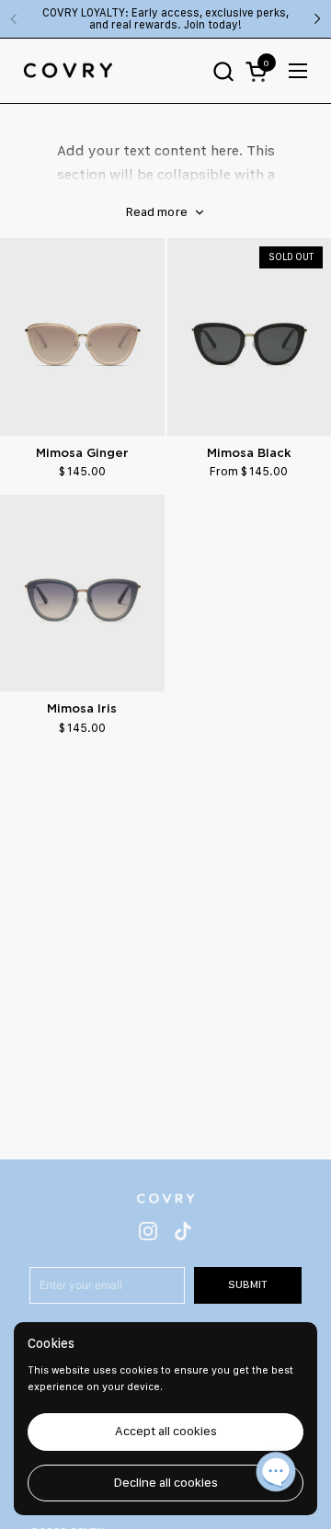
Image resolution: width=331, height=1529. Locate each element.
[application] (276, 1474)
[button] (222, 71)
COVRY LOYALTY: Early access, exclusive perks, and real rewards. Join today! (165, 18)
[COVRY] (67, 70)
